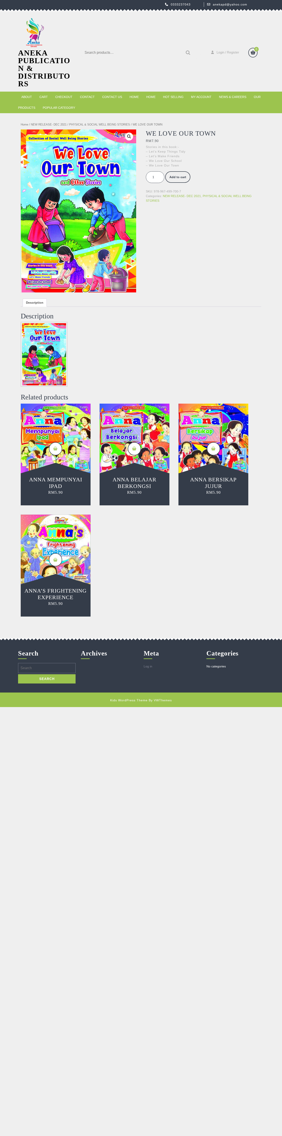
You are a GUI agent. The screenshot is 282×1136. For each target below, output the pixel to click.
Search (186, 52)
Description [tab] (34, 302)
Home (134, 97)
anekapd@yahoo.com (230, 4)
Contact (87, 97)
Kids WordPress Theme (129, 700)
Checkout (63, 97)
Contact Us (112, 97)
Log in (148, 666)
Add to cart (177, 177)
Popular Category (59, 107)
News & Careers (232, 97)
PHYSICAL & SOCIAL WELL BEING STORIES (99, 124)
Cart (43, 97)
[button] (129, 136)
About (26, 97)
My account (201, 97)
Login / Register (228, 52)
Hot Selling (173, 97)
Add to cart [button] (55, 448)
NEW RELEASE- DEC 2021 (49, 124)
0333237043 (181, 4)
